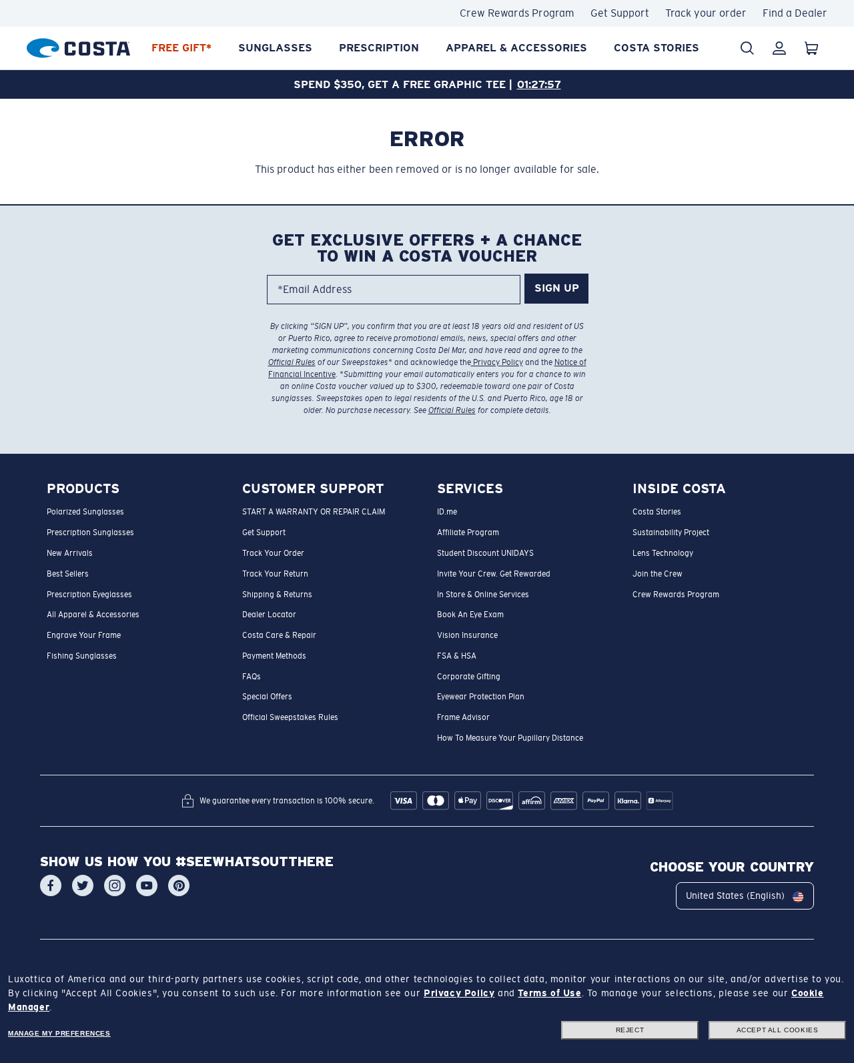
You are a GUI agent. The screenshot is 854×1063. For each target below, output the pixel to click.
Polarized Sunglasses (85, 512)
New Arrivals (70, 553)
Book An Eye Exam (470, 615)
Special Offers (267, 697)
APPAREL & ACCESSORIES (516, 47)
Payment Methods (274, 656)
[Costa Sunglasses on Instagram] (114, 886)
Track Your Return (275, 574)
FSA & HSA (456, 656)
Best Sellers (68, 574)
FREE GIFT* (181, 47)
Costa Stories (656, 47)
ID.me (447, 512)
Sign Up (556, 288)
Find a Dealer (795, 13)
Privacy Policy (497, 362)
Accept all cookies (778, 1030)
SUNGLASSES (275, 47)
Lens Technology (662, 553)
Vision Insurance (467, 635)
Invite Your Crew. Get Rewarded (493, 574)
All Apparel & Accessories (93, 615)
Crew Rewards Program (517, 13)
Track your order (706, 13)
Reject (630, 1030)
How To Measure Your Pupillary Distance (510, 738)
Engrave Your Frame (84, 635)
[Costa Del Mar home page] (78, 45)
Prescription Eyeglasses (89, 594)
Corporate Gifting (468, 676)
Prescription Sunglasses (90, 533)
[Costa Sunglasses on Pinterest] (178, 886)
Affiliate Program (468, 533)
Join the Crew (657, 574)
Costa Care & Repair (279, 635)
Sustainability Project (670, 533)
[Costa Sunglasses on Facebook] (50, 886)
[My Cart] (811, 48)
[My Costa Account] (779, 48)
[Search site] (747, 48)
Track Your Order (273, 553)
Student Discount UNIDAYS (485, 553)
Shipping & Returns (277, 594)
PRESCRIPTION (379, 47)
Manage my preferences (59, 1033)
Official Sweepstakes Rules (290, 718)
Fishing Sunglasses (82, 656)
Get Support (619, 13)
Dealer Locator (269, 615)
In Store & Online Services (483, 594)
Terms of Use (549, 993)
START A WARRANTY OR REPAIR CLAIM (313, 512)
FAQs (251, 676)
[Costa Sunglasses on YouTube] (146, 886)
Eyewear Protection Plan (480, 697)
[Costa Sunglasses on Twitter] (82, 886)
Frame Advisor (463, 718)
